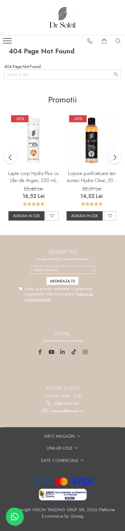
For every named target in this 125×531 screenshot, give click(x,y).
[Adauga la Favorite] (52, 216)
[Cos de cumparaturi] (104, 41)
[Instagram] (85, 352)
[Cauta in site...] (118, 41)
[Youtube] (51, 352)
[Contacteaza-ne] (90, 41)
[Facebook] (40, 352)
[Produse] (8, 42)
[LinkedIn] (63, 352)
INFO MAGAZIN (60, 436)
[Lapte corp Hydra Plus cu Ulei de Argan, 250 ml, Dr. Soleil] (33, 140)
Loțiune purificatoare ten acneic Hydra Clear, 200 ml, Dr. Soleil (91, 177)
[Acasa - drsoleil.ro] (62, 17)
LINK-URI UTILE (60, 448)
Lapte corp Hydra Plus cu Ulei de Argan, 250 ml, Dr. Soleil (33, 177)
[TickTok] (74, 352)
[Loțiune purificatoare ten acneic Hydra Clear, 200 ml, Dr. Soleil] (91, 140)
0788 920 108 (66, 403)
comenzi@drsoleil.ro (66, 411)
